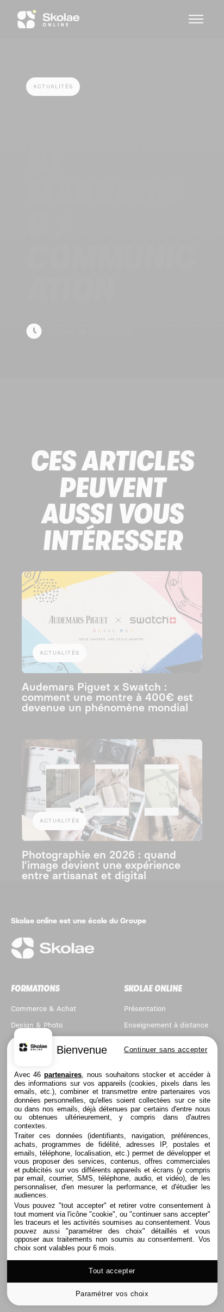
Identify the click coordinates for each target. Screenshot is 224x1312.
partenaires (63, 1075)
